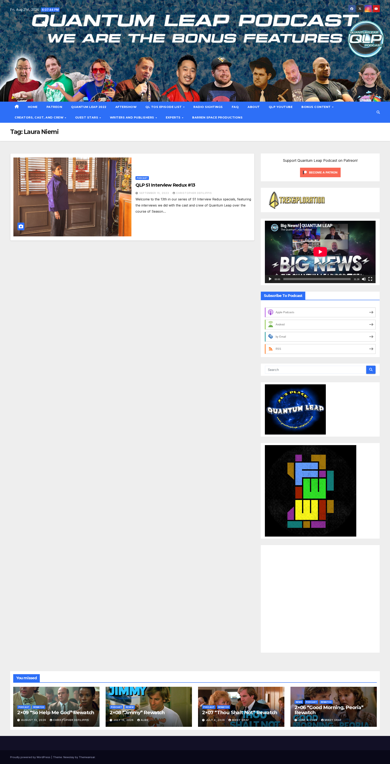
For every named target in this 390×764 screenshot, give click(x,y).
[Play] (270, 279)
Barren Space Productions (217, 117)
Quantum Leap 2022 (88, 107)
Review (130, 707)
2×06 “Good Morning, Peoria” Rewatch (329, 709)
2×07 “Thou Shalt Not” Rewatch (239, 712)
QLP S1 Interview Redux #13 (165, 185)
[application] (320, 252)
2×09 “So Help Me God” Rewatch (55, 712)
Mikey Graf (240, 720)
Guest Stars (87, 117)
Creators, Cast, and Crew (39, 117)
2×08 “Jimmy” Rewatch (137, 712)
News (299, 702)
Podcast (142, 178)
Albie (145, 720)
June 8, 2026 (308, 720)
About (254, 107)
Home (33, 107)
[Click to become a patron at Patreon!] (320, 172)
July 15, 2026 (124, 720)
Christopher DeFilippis (194, 193)
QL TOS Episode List (164, 107)
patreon (54, 107)
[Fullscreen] (370, 279)
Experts (173, 117)
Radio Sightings (208, 107)
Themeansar (87, 757)
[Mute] (364, 279)
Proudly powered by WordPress (30, 757)
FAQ (235, 107)
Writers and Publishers (132, 117)
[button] (378, 112)
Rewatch (38, 707)
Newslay (68, 757)
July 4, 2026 (216, 720)
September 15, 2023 (154, 193)
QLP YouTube (281, 107)
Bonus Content (316, 107)
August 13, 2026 (34, 720)
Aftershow (126, 107)
